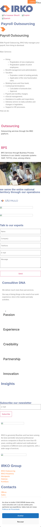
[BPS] (4, 141)
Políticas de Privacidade (10, 509)
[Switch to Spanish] (6, 18)
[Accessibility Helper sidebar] (38, 2)
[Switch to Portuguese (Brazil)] (11, 15)
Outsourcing (10, 126)
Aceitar (21, 516)
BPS (4, 148)
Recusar (20, 522)
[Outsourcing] (4, 120)
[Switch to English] (26, 15)
